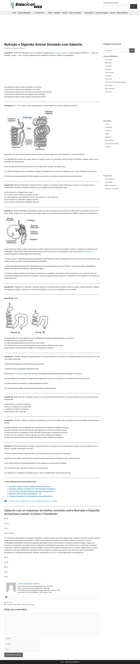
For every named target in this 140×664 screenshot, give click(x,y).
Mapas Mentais (122, 13)
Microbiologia (110, 89)
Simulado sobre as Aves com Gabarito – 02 (25, 494)
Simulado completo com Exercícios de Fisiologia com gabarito (32, 489)
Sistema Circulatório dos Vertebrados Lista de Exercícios (30, 496)
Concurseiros (39, 13)
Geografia (57, 13)
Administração (110, 185)
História (65, 13)
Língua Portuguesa (101, 13)
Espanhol (108, 137)
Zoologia (108, 92)
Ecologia (108, 69)
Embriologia (109, 72)
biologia (13, 604)
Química (113, 13)
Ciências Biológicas (24, 13)
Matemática (89, 13)
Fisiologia (9, 602)
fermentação (88, 251)
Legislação (109, 182)
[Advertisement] (70, 27)
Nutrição (25, 604)
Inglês (107, 134)
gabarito (19, 604)
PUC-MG (17, 106)
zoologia (31, 604)
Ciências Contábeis (112, 189)
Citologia (108, 66)
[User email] (6, 597)
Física (50, 13)
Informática (109, 179)
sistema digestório (63, 53)
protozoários (19, 374)
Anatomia (108, 59)
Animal (8, 604)
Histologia (108, 85)
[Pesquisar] (132, 50)
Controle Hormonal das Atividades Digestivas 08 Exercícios (31, 491)
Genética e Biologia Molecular (115, 82)
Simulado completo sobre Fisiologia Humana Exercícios (30, 486)
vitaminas (54, 552)
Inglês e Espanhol (75, 13)
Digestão (33, 53)
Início (14, 13)
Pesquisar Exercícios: (111, 3)
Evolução (108, 76)
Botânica (108, 63)
